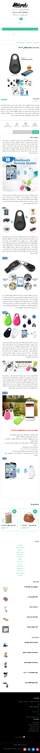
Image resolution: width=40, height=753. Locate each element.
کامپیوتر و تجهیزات (20, 547)
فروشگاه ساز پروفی (17, 744)
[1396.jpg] (20, 65)
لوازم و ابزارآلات (20, 566)
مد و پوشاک (20, 549)
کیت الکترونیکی (20, 568)
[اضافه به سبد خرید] (35, 511)
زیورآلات (20, 559)
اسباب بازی (20, 563)
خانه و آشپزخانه (20, 554)
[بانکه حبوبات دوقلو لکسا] (8, 517)
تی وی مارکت (20, 561)
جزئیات (29, 132)
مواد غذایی (20, 575)
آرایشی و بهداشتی (20, 552)
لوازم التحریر (20, 570)
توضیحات (36, 132)
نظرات (23, 132)
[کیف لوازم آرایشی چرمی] (29, 517)
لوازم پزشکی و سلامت (20, 573)
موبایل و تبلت (20, 545)
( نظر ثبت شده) (35, 101)
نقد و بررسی (16, 132)
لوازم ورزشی (20, 556)
